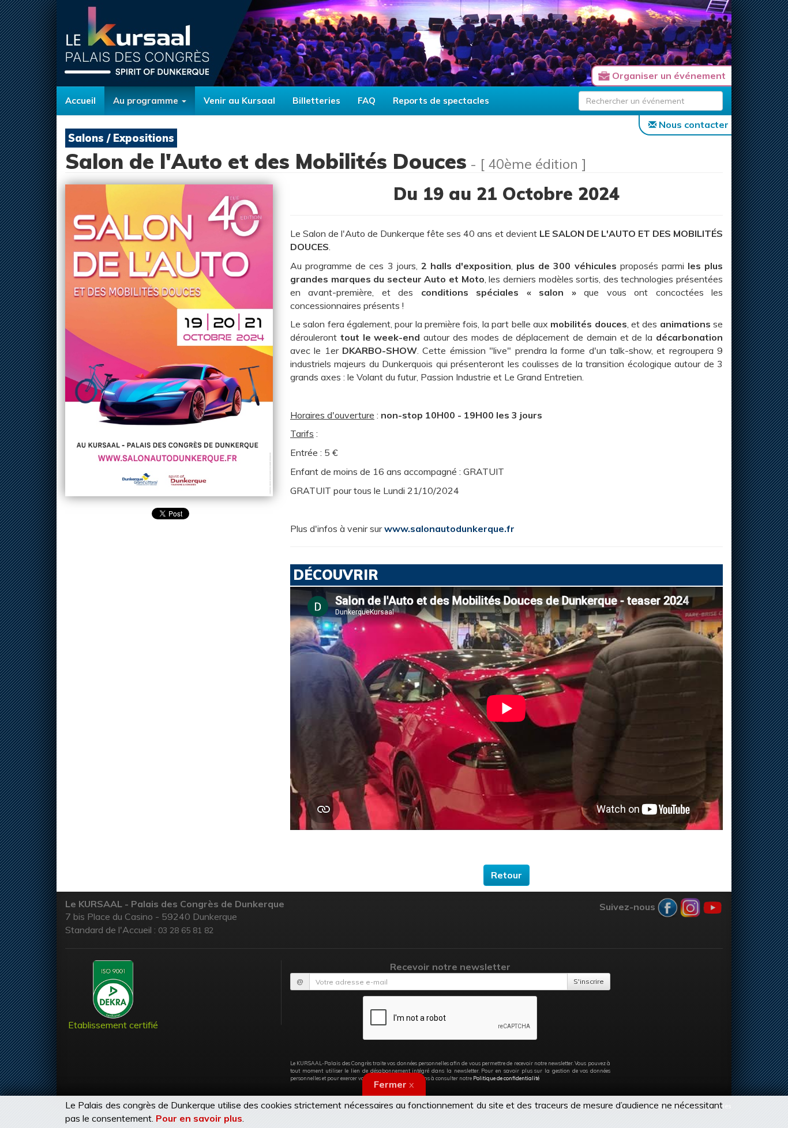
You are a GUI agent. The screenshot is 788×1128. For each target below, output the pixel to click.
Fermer (394, 1084)
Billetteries (316, 100)
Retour (506, 875)
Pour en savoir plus (199, 1118)
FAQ (367, 100)
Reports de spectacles (441, 100)
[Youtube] (713, 906)
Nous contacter (692, 124)
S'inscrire (588, 981)
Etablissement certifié (113, 1025)
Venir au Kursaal (239, 100)
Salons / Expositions (121, 138)
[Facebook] (668, 906)
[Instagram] (690, 906)
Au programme (147, 100)
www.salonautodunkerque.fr (449, 528)
